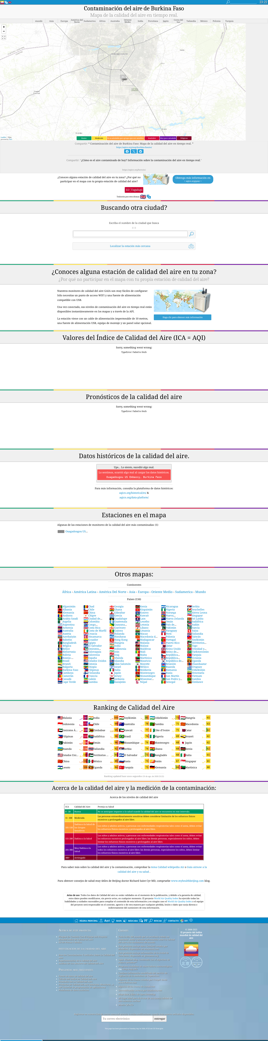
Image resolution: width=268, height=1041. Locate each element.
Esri (10, 139)
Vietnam (194, 676)
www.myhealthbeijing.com (187, 880)
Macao (141, 633)
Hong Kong (118, 639)
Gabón (89, 679)
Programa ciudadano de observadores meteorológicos (145, 966)
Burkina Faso (68, 670)
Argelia (64, 621)
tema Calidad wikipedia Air (168, 867)
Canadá (64, 679)
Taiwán (194, 636)
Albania (65, 609)
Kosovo (142, 612)
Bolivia (64, 654)
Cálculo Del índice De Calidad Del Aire (78, 978)
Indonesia (117, 648)
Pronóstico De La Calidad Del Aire (75, 981)
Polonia (168, 636)
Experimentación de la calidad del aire (78, 960)
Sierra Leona (197, 612)
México (142, 666)
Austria (64, 633)
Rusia (166, 672)
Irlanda (116, 657)
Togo (192, 645)
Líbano (141, 627)
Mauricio (143, 660)
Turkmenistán (198, 651)
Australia (65, 630)
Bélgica (64, 645)
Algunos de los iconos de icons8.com (136, 986)
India (115, 645)
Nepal (141, 682)
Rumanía (169, 670)
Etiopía (90, 666)
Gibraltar (117, 612)
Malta (141, 654)
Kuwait (142, 615)
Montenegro (145, 672)
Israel (115, 666)
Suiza (192, 630)
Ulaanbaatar (197, 663)
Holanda (116, 633)
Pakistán (168, 627)
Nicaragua (169, 606)
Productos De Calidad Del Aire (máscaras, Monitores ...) (86, 984)
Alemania (66, 612)
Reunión (168, 663)
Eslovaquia (92, 651)
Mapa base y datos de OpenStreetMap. (137, 994)
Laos (140, 618)
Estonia (90, 663)
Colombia (91, 621)
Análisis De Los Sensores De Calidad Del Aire (81, 963)
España (90, 657)
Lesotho (142, 621)
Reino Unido (171, 648)
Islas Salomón (120, 663)
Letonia (142, 624)
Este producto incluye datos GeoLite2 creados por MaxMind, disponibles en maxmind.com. (143, 947)
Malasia (142, 642)
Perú (166, 633)
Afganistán (67, 606)
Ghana (115, 609)
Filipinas (91, 670)
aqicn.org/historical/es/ (132, 492)
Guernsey (117, 627)
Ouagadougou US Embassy (71, 533)
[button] (4, 27)
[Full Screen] (4, 37)
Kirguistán (144, 609)
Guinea (116, 630)
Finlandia (91, 672)
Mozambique (145, 676)
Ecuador (90, 639)
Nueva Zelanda (172, 618)
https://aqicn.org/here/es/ (134, 169)
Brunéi (64, 663)
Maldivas (143, 648)
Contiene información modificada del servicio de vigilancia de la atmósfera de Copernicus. (142, 974)
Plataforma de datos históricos (74, 990)
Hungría (116, 642)
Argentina (66, 624)
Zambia (194, 679)
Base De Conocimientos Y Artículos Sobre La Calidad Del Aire (87, 956)
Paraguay (169, 630)
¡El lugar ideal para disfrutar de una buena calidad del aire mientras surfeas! (145, 999)
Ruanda (168, 666)
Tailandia (195, 633)
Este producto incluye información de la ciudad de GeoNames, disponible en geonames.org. (143, 954)
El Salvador (92, 645)
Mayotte (142, 663)
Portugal (168, 639)
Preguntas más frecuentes (76, 969)
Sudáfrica (195, 621)
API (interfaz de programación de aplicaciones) (82, 987)
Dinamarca (92, 636)
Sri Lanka (195, 618)
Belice (64, 648)
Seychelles (195, 609)
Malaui (141, 645)
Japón (115, 672)
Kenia (141, 606)
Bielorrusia (67, 651)
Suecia (193, 627)
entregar (159, 1018)
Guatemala (118, 621)
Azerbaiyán (67, 636)
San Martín (170, 676)
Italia (114, 670)
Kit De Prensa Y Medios (70, 942)
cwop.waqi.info (129, 969)
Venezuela (195, 672)
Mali (140, 651)
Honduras (117, 636)
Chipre (89, 615)
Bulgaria (65, 666)
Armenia (65, 627)
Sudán (193, 624)
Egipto (89, 642)
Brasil (63, 660)
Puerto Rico (170, 642)
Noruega (168, 612)
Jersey (115, 676)
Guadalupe (118, 618)
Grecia (115, 615)
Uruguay (194, 666)
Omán (167, 621)
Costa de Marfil (94, 630)
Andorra (65, 615)
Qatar (166, 645)
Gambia (90, 682)
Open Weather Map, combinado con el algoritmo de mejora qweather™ (144, 961)
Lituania (142, 630)
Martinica (143, 657)
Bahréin (65, 639)
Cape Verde (67, 682)
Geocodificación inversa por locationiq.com (140, 990)
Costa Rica (91, 627)
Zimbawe (195, 682)
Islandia (116, 660)
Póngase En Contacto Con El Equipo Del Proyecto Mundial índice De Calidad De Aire (83, 938)
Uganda (194, 660)
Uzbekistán (196, 670)
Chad (88, 606)
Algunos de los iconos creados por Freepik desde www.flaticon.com (142, 981)
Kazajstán (117, 682)
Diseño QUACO (125, 1004)
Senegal (168, 682)
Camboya (65, 672)
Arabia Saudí (68, 618)
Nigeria (168, 609)
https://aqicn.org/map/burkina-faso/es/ (134, 147)
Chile (88, 609)
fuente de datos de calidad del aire (76, 976)
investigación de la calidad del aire (82, 948)
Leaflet (3, 137)
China (89, 612)
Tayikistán (195, 639)
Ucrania (194, 657)
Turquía (194, 654)
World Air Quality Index (166, 898)
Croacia (90, 633)
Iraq (114, 654)
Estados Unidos (94, 660)
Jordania (116, 679)
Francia (90, 676)
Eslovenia (91, 654)
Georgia (116, 606)
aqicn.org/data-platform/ (134, 497)
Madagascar (144, 639)
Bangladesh (67, 642)
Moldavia (143, 670)
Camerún (65, 676)
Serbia (193, 606)
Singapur (195, 615)
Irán (114, 651)
